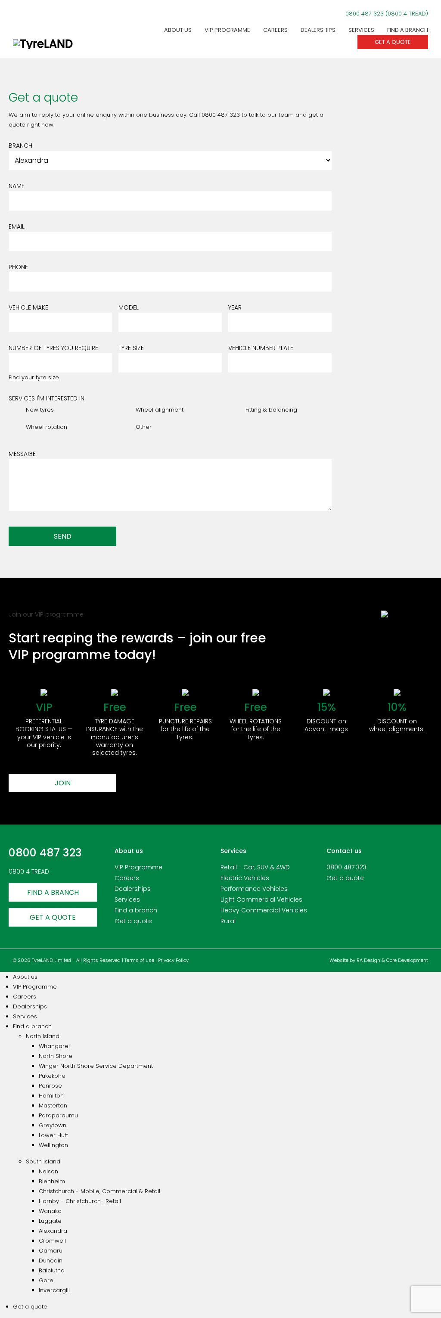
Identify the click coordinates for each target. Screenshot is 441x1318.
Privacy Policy (173, 960)
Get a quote (393, 42)
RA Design (368, 960)
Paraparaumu (58, 1115)
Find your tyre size (34, 377)
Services (361, 30)
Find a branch (407, 30)
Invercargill (54, 1290)
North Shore (55, 1056)
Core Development (407, 960)
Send (62, 536)
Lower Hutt (53, 1135)
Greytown (52, 1125)
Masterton (53, 1105)
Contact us (344, 851)
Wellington (53, 1145)
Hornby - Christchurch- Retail (80, 1201)
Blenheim (52, 1181)
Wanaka (50, 1211)
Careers (275, 30)
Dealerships (318, 30)
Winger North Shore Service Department (96, 1066)
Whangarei (54, 1046)
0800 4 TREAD (29, 871)
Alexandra (53, 1231)
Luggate (50, 1221)
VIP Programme (227, 30)
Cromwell (52, 1241)
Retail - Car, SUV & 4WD (255, 867)
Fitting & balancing (271, 410)
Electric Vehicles (244, 878)
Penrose (50, 1086)
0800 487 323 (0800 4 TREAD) (386, 13)
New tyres (40, 410)
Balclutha (52, 1270)
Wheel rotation (46, 427)
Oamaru (50, 1251)
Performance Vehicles (254, 888)
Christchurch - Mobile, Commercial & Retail (99, 1191)
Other (144, 427)
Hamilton (51, 1096)
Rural (228, 921)
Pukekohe (52, 1076)
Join (63, 783)
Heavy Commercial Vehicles (263, 910)
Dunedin (50, 1260)
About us (178, 30)
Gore (46, 1280)
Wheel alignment (159, 410)
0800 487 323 (45, 852)
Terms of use (139, 960)
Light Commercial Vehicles (261, 899)
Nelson (48, 1171)
